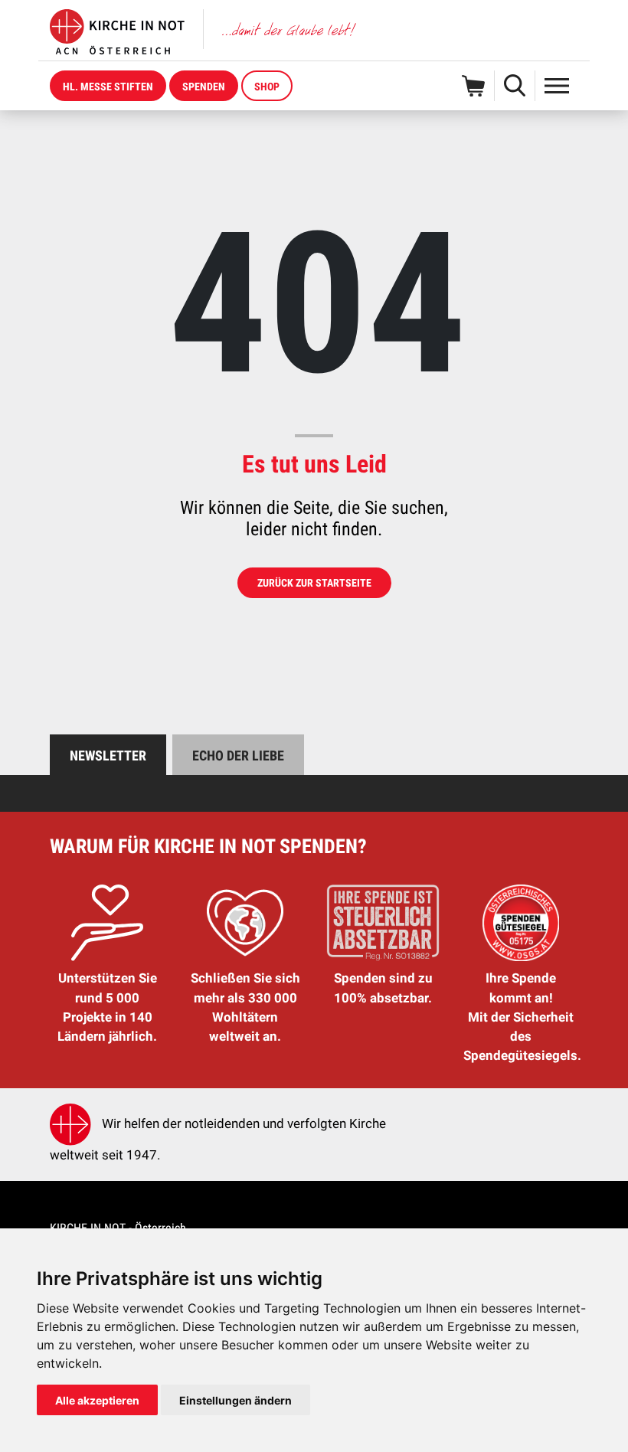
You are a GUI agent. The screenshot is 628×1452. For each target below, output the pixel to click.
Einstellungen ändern (235, 1400)
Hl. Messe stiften (108, 86)
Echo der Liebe (238, 755)
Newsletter (108, 755)
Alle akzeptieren (97, 1400)
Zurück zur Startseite (314, 583)
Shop (267, 86)
